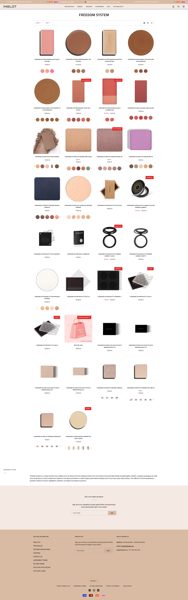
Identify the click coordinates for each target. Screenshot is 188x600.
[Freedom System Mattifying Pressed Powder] (47, 280)
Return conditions (96, 586)
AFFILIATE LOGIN (39, 571)
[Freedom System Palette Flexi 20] (78, 280)
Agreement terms (80, 586)
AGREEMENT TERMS (40, 560)
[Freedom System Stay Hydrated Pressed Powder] (78, 189)
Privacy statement (113, 586)
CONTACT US (37, 556)
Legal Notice (127, 586)
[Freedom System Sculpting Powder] (47, 140)
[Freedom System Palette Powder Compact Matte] (141, 237)
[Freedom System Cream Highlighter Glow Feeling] (109, 43)
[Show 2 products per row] (144, 23)
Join (112, 513)
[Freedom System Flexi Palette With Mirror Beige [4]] (47, 371)
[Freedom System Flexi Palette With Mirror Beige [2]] (78, 371)
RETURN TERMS (38, 564)
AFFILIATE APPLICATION (41, 567)
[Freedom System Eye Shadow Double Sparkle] (47, 189)
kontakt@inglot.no (127, 546)
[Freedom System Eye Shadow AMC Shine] (78, 140)
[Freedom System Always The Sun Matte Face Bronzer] (47, 91)
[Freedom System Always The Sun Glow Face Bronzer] (141, 43)
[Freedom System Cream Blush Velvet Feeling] (47, 43)
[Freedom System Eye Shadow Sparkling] (47, 420)
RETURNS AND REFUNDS (41, 549)
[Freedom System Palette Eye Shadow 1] (47, 237)
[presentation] (60, 120)
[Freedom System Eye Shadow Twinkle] (109, 371)
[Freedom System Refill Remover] (78, 237)
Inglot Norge (62, 586)
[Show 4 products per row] (152, 23)
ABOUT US (36, 542)
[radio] (42, 71)
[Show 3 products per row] (148, 23)
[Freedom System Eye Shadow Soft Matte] (141, 371)
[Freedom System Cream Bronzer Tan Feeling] (78, 43)
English (93, 581)
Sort (47, 23)
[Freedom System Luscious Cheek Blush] (141, 91)
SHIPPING (36, 553)
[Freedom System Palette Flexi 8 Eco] (109, 189)
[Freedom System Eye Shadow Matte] (141, 140)
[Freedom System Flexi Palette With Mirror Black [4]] (109, 328)
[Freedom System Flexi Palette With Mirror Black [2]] (141, 328)
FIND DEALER (38, 546)
